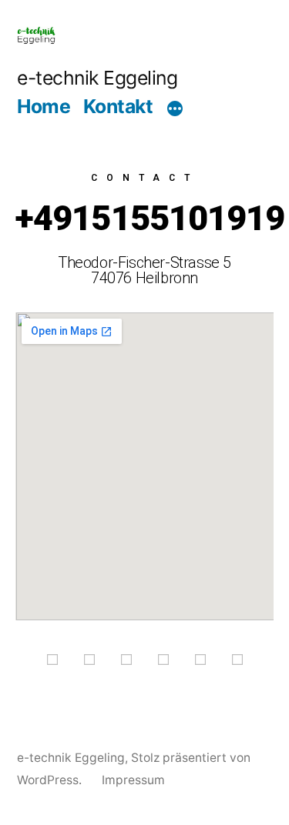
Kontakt (118, 106)
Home (43, 106)
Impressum (133, 780)
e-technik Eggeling (97, 77)
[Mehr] (175, 108)
